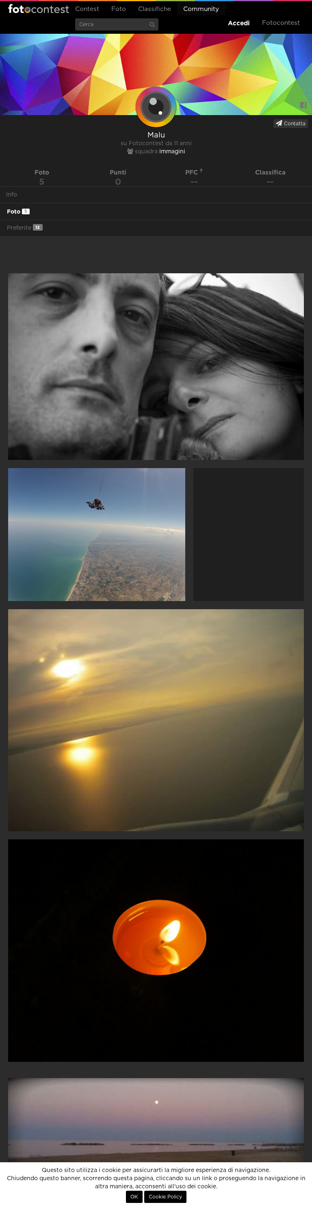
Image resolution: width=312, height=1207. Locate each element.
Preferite (23, 228)
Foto (118, 9)
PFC (192, 172)
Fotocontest (38, 8)
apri (156, 366)
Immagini (172, 152)
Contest (87, 9)
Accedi (239, 23)
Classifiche (154, 9)
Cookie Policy (165, 1196)
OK (134, 1196)
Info (11, 195)
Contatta (294, 123)
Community (201, 9)
